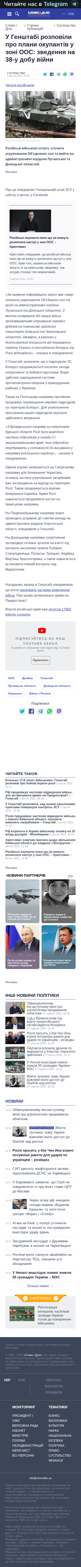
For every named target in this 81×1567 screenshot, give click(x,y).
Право (54, 1450)
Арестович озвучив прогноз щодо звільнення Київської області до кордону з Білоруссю (40, 843)
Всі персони (23, 1455)
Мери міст (21, 1450)
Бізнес (54, 1415)
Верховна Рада (25, 1425)
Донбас (27, 678)
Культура (56, 1425)
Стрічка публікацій (35, 27)
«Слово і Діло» (32, 1355)
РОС (71, 14)
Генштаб (46, 678)
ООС (11, 678)
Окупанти (15, 693)
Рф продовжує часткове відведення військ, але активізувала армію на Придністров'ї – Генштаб (38, 795)
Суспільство (66, 25)
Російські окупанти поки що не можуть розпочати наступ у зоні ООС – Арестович (39, 242)
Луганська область (22, 685)
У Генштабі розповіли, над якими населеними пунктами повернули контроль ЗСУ (40, 807)
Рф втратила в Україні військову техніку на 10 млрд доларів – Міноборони (40, 832)
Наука (54, 1430)
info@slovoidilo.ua (40, 1478)
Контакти (54, 1386)
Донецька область (57, 685)
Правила (53, 1392)
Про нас (54, 1380)
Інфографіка (41, 1298)
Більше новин (38, 1286)
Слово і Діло (11, 27)
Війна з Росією (40, 693)
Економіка (58, 1420)
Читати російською (19, 85)
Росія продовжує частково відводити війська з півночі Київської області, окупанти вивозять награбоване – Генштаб (40, 820)
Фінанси (56, 1460)
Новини (14, 1101)
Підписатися (40, 660)
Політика (56, 1445)
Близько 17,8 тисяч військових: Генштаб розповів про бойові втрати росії (39, 783)
